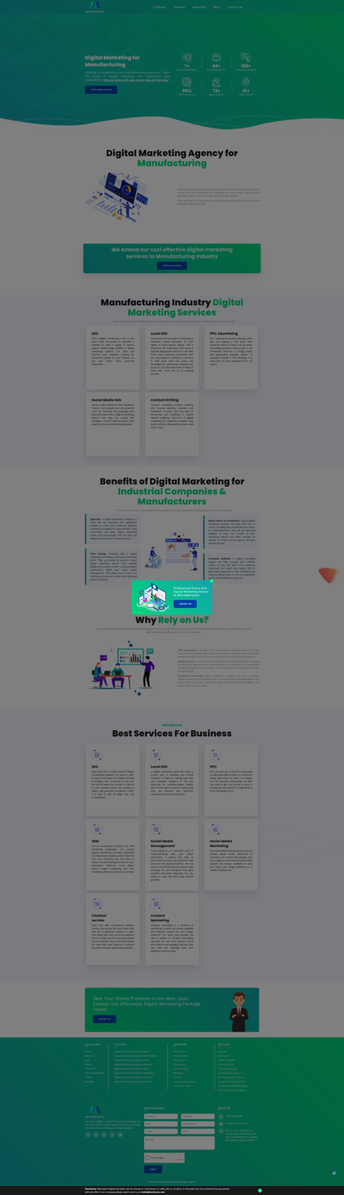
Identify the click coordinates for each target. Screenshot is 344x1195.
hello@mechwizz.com (153, 1192)
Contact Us (185, 604)
